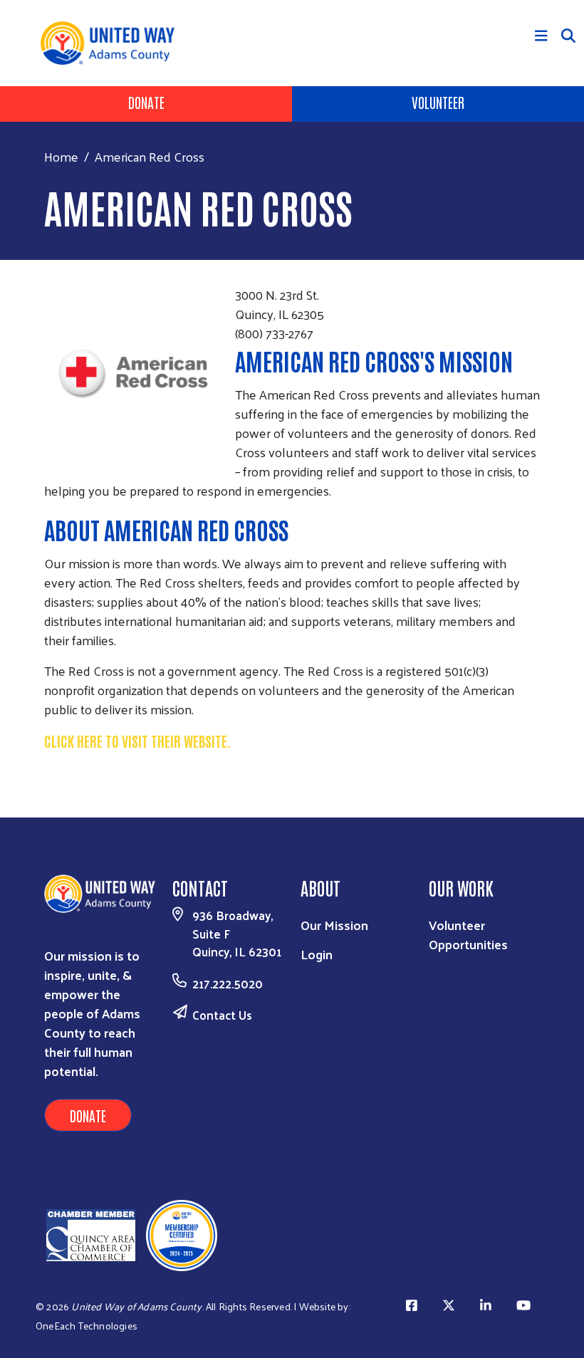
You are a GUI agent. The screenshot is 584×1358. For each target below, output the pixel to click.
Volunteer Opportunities (468, 934)
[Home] (113, 43)
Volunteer (438, 102)
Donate (146, 102)
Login (317, 954)
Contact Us (222, 1014)
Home (61, 156)
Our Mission (334, 925)
